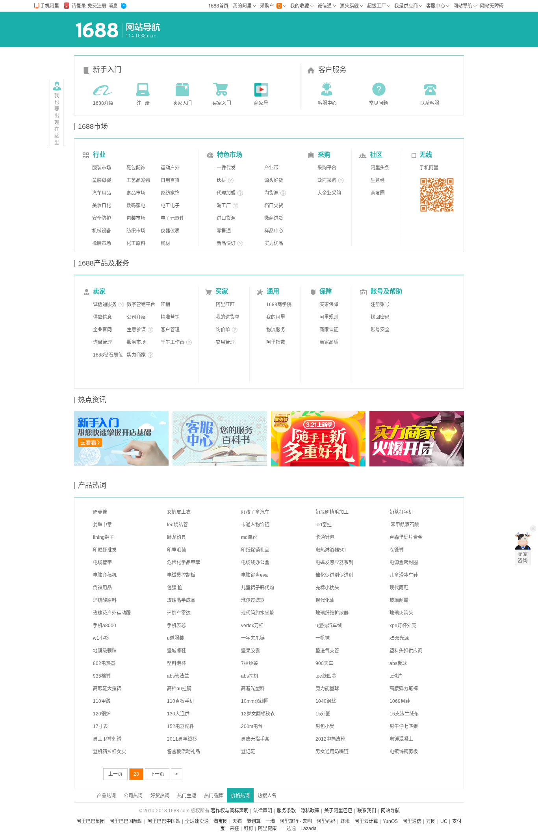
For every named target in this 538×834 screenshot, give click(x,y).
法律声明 (262, 811)
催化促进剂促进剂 (334, 575)
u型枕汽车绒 (328, 625)
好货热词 (159, 796)
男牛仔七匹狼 (404, 726)
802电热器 (104, 663)
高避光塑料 (253, 688)
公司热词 (133, 796)
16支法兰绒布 (404, 714)
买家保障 (328, 304)
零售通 (224, 231)
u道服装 (175, 638)
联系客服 (429, 103)
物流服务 (275, 329)
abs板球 (398, 663)
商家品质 (328, 342)
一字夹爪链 (253, 638)
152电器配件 (180, 726)
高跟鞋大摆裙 (107, 688)
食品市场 (135, 193)
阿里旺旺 (225, 304)
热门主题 (186, 796)
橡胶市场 (101, 243)
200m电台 (252, 726)
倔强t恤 (174, 588)
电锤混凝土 (401, 739)
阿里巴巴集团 (90, 821)
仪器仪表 (170, 231)
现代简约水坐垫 (257, 613)
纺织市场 (135, 231)
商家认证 (328, 329)
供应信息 (102, 317)
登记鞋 (248, 751)
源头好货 (273, 180)
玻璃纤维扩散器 (332, 613)
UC (443, 821)
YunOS (390, 821)
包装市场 (135, 218)
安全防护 (101, 218)
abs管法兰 (178, 676)
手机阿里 (428, 168)
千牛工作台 (172, 342)
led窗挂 (323, 525)
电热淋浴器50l (330, 550)
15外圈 (322, 714)
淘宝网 (220, 821)
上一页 (115, 774)
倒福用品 (102, 588)
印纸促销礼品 (255, 550)
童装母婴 (101, 180)
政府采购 (326, 180)
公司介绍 (136, 317)
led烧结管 (177, 525)
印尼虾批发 (105, 550)
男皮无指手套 (255, 739)
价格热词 (240, 796)
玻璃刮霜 (399, 600)
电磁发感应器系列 (334, 562)
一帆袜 (322, 638)
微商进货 (273, 218)
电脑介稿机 (105, 575)
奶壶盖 (100, 512)
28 (136, 774)
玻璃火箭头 (401, 613)
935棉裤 (102, 676)
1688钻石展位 (108, 355)
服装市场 (101, 168)
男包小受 (324, 726)
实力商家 (136, 355)
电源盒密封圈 (404, 562)
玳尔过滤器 (253, 600)
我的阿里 (275, 317)
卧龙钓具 (176, 537)
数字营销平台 (141, 304)
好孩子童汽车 (255, 512)
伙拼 (221, 180)
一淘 (270, 821)
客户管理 (170, 329)
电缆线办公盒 (255, 562)
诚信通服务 (105, 304)
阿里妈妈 (326, 821)
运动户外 (170, 168)
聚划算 (254, 821)
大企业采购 (329, 193)
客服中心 (327, 103)
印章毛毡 (176, 550)
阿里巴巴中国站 (163, 821)
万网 (431, 821)
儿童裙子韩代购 (257, 588)
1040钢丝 (325, 701)
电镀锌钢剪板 (404, 751)
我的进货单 (227, 317)
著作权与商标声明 (230, 811)
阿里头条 (380, 168)
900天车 (324, 663)
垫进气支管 (327, 651)
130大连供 (178, 714)
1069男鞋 (400, 701)
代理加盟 (226, 193)
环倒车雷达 (179, 613)
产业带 (271, 168)
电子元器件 (172, 218)
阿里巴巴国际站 (126, 821)
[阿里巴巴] (100, 31)
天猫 (237, 821)
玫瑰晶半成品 (181, 600)
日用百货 (170, 180)
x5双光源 (399, 638)
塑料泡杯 (176, 663)
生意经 (378, 180)
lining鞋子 (103, 537)
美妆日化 (101, 205)
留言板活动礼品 (183, 751)
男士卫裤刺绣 (107, 739)
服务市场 (136, 342)
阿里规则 (328, 317)
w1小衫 (101, 638)
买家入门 (221, 103)
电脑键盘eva (254, 575)
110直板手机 (180, 701)
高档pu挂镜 (179, 688)
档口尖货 (273, 205)
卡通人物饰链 (255, 525)
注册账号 (380, 304)
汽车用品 (101, 193)
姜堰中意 (102, 525)
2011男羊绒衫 (182, 739)
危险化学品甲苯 (183, 562)
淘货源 (271, 193)
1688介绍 (103, 103)
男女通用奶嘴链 (332, 751)
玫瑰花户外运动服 (112, 613)
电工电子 (170, 205)
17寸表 (100, 726)
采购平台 (326, 168)
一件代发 (226, 168)
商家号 (261, 103)
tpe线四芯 (325, 676)
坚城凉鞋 (176, 651)
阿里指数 (275, 342)
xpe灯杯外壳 (403, 625)
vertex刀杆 (252, 625)
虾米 (345, 821)
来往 (234, 828)
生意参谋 (136, 329)
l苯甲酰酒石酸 (404, 525)
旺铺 (165, 304)
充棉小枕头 (327, 588)
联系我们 (366, 811)
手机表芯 (176, 625)
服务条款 (286, 811)
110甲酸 (102, 701)
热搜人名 (267, 796)
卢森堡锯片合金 (406, 537)
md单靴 (249, 537)
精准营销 (170, 317)
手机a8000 (104, 625)
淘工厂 (224, 205)
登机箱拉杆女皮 (109, 751)
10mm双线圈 (255, 701)
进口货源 (226, 218)
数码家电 (135, 205)
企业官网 (102, 329)
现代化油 (324, 600)
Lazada (309, 828)
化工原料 (135, 243)
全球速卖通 (197, 821)
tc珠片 (396, 676)
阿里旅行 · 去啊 (296, 821)
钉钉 (248, 828)
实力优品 (273, 243)
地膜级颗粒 (105, 651)
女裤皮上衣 (179, 512)
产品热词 (106, 796)
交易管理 (225, 342)
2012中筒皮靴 (330, 739)
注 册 (143, 103)
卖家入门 (182, 103)
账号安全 (380, 329)
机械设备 (101, 231)
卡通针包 (324, 537)
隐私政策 (310, 811)
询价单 (223, 329)
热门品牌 (213, 796)
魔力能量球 (327, 688)
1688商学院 (278, 304)
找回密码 (380, 317)
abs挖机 (249, 676)
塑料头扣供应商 (406, 651)
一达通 (289, 828)
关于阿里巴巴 (338, 811)
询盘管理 (102, 342)
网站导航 (390, 811)
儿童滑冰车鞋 (404, 575)
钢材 (165, 243)
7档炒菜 (249, 663)
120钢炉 (102, 714)
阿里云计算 (366, 821)
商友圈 (378, 193)
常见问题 (378, 103)
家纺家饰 (170, 193)
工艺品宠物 (138, 180)
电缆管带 (102, 562)
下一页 (157, 774)
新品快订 (226, 243)
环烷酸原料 (105, 600)
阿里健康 (267, 828)
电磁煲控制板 (181, 575)
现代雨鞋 (399, 588)
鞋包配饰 (135, 168)
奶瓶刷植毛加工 (332, 512)
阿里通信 (412, 821)
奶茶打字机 (401, 512)
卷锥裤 (397, 550)
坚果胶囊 (250, 651)
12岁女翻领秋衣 (258, 714)
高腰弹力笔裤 (404, 688)
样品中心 (273, 231)
